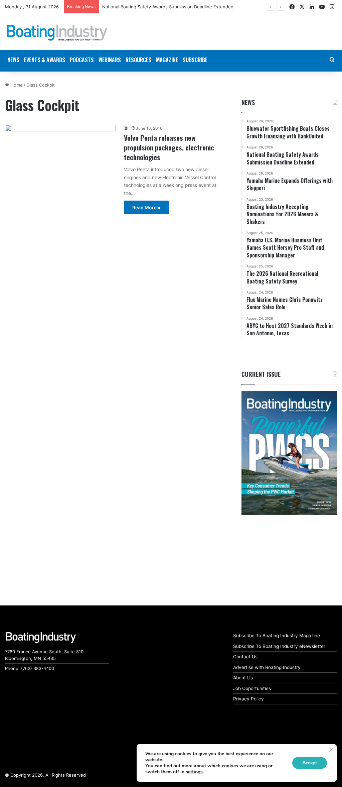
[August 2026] (289, 453)
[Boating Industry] (57, 32)
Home (16, 85)
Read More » (146, 207)
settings (194, 772)
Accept (309, 763)
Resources (138, 60)
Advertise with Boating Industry (267, 667)
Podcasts (82, 60)
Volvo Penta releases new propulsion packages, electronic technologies (169, 147)
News (248, 102)
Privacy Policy (248, 698)
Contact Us (245, 656)
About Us (243, 677)
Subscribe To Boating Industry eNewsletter (279, 646)
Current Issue (261, 374)
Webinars (110, 60)
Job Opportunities (252, 688)
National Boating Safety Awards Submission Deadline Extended (167, 6)
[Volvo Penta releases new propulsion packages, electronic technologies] (60, 166)
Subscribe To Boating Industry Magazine (276, 635)
